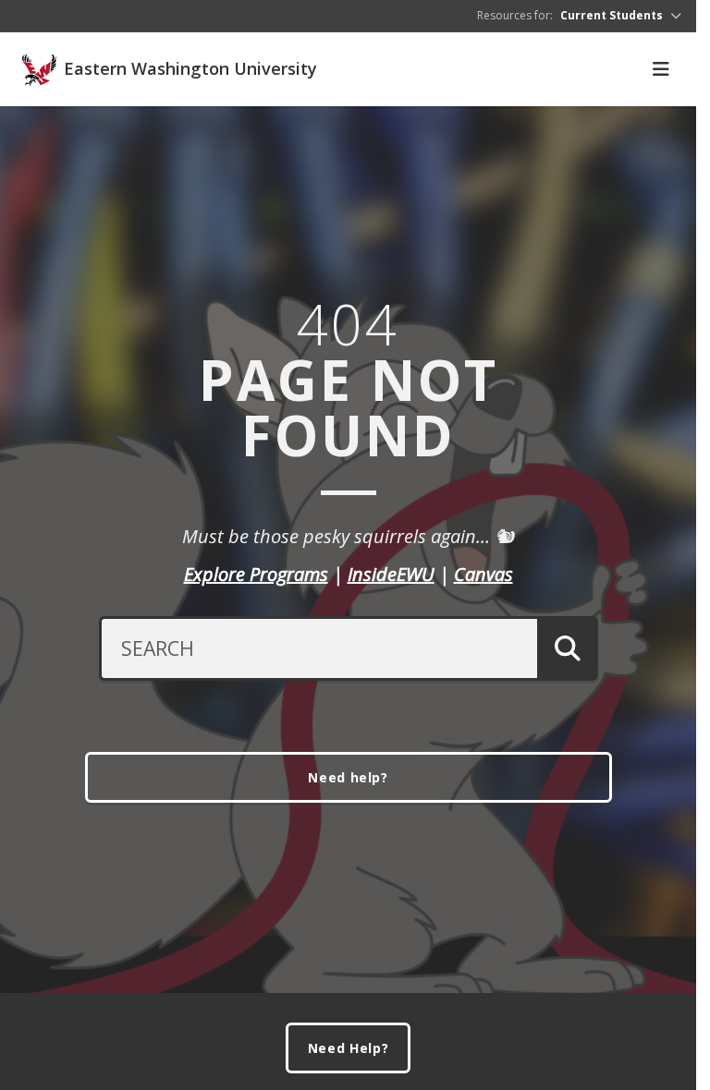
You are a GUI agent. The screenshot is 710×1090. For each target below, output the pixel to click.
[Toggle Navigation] (661, 69)
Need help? (348, 777)
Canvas (483, 574)
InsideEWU (391, 574)
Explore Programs (256, 574)
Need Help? (348, 1048)
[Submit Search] (567, 648)
